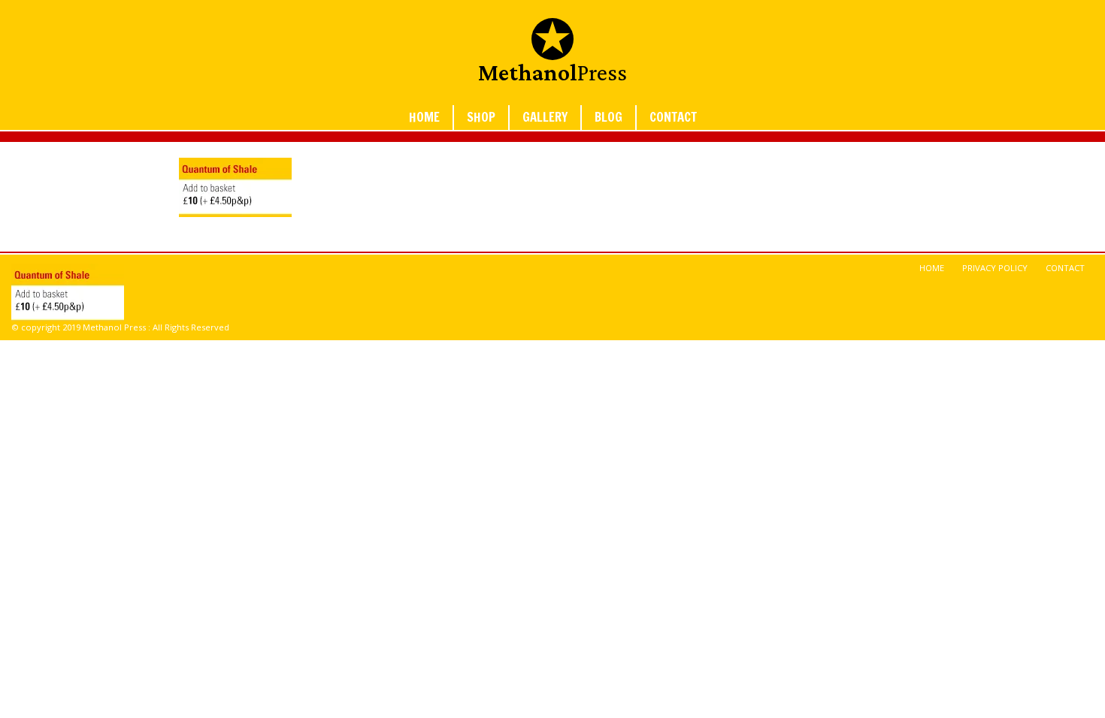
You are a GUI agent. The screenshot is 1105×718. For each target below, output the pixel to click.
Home (424, 117)
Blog (608, 117)
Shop (481, 117)
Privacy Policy (995, 268)
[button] (235, 187)
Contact (673, 117)
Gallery (545, 117)
